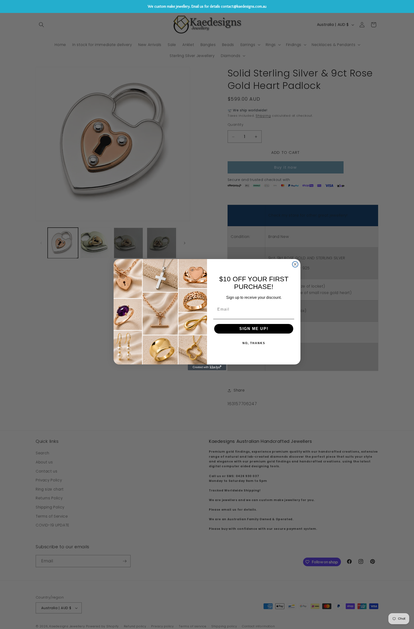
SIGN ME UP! (253, 329)
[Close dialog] (295, 264)
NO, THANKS (253, 343)
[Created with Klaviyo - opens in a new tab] (207, 367)
